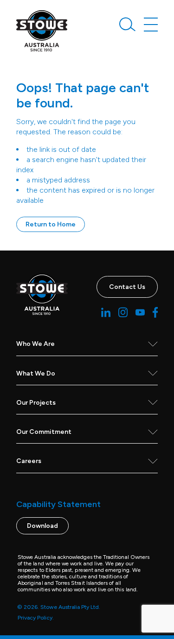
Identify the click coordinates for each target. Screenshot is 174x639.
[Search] (127, 25)
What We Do (35, 373)
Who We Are (35, 344)
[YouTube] (140, 312)
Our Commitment (43, 432)
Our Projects (36, 403)
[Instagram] (123, 312)
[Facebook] (155, 312)
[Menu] (151, 24)
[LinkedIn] (105, 312)
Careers (28, 461)
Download (42, 526)
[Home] (42, 294)
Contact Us (127, 287)
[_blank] (41, 30)
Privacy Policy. (36, 617)
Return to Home (51, 224)
